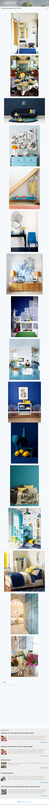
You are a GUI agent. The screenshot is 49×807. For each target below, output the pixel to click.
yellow (14, 685)
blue (5, 685)
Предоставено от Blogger (25, 802)
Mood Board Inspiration (7, 773)
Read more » (44, 742)
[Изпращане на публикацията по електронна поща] (4, 682)
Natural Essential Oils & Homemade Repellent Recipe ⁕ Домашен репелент (20, 786)
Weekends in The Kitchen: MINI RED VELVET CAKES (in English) (17, 733)
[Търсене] (47, 3)
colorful (9, 685)
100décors (10, 3)
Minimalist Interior (6, 760)
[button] (47, 9)
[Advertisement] (5, 721)
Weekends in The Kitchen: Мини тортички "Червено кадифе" (17, 746)
